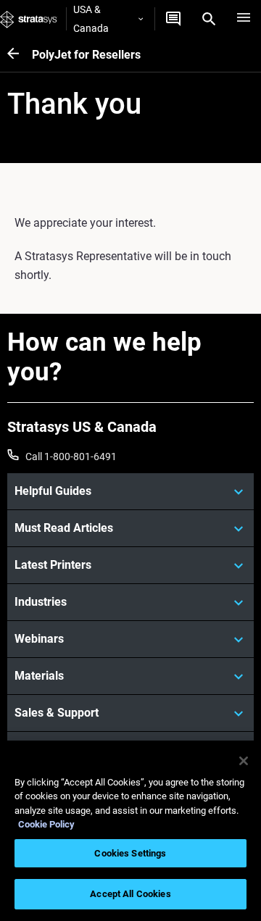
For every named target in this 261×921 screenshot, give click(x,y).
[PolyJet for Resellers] (19, 54)
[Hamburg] (243, 19)
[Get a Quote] (173, 19)
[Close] (244, 761)
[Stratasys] (28, 18)
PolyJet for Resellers (86, 55)
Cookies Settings (130, 853)
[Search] (208, 19)
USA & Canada (91, 19)
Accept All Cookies (130, 893)
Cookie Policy (46, 824)
